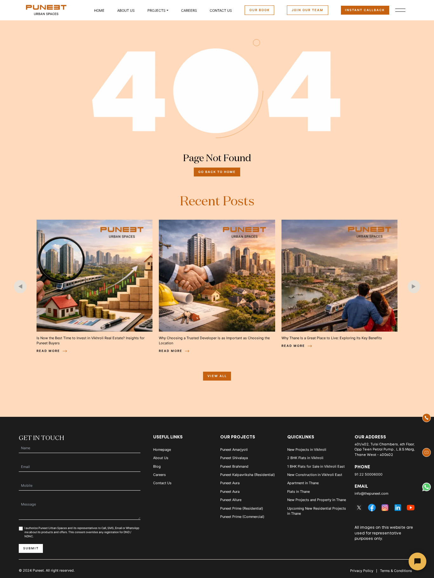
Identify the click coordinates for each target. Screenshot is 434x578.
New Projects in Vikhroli (306, 449)
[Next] (414, 286)
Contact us (162, 483)
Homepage (162, 449)
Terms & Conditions (396, 571)
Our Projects (237, 437)
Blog (157, 466)
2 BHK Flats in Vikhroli (305, 458)
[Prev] (20, 286)
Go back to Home (217, 172)
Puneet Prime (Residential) (241, 508)
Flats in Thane (298, 491)
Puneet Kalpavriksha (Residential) (247, 474)
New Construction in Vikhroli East (314, 474)
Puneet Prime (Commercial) (242, 516)
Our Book (259, 10)
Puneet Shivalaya (234, 458)
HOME (99, 10)
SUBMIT (31, 548)
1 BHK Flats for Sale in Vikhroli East (316, 466)
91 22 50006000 (369, 474)
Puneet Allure (230, 500)
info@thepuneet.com (371, 493)
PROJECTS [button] (156, 10)
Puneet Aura (230, 483)
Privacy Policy (361, 571)
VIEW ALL (217, 376)
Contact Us (221, 10)
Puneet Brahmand (234, 466)
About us (126, 10)
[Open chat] (417, 561)
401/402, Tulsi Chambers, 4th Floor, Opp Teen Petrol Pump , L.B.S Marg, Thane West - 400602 (385, 450)
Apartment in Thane (303, 483)
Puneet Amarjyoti (234, 449)
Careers (189, 10)
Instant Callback (365, 10)
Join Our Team (307, 10)
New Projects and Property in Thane (316, 500)
